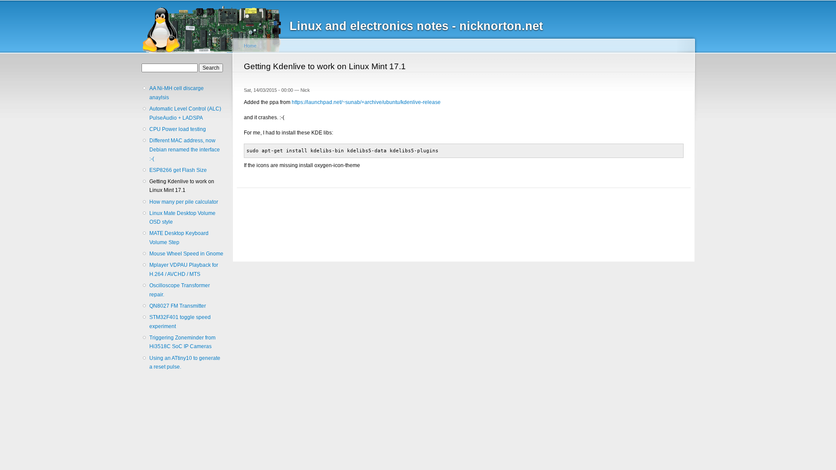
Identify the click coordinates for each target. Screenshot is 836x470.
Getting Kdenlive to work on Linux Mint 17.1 (181, 186)
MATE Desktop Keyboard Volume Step (179, 237)
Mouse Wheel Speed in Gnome (186, 254)
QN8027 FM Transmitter (177, 306)
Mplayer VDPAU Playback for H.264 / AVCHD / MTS (183, 269)
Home (250, 45)
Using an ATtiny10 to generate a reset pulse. (184, 362)
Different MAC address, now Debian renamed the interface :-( (184, 149)
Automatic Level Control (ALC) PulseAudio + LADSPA (185, 113)
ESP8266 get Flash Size (178, 170)
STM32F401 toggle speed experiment (180, 321)
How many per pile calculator (183, 202)
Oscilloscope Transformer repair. (179, 290)
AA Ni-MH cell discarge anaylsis (176, 93)
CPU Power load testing (177, 129)
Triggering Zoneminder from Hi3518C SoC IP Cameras (182, 342)
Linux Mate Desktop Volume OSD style (182, 217)
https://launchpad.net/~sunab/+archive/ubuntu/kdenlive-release (366, 102)
